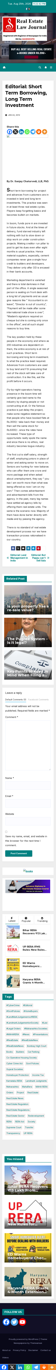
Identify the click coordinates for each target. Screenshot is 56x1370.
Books (9, 1052)
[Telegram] (33, 131)
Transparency (13, 1133)
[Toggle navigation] (51, 67)
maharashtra (12, 1086)
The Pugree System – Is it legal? (27, 641)
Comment (11, 717)
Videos (5, 1357)
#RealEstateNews (15, 1046)
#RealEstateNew (30, 1040)
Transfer (29, 1127)
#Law (44, 1022)
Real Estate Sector (15, 1115)
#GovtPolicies (13, 1011)
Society (31, 1121)
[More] (44, 131)
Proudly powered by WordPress (24, 1339)
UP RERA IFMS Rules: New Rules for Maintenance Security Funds (34, 951)
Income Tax (38, 1075)
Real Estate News (14, 1098)
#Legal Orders (13, 1028)
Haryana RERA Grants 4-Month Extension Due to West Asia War (34, 984)
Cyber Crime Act (14, 1063)
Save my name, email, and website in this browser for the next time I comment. (26, 841)
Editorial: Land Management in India (19, 558)
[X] (15, 131)
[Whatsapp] (27, 131)
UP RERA (28, 1133)
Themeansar (36, 1343)
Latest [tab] (12, 920)
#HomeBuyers (31, 1011)
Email (9, 796)
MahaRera (27, 1086)
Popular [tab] (26, 920)
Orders (9, 1092)
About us (6, 1350)
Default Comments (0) (15, 699)
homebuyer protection (17, 1075)
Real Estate (32, 1092)
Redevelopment (36, 1115)
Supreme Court (13, 1127)
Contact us (45, 1350)
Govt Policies (32, 1063)
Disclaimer (33, 1350)
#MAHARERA (12, 1034)
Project (20, 1092)
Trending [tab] (42, 920)
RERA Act (19, 1121)
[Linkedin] (21, 131)
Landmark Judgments (36, 1081)
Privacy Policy (19, 1350)
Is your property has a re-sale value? (28, 608)
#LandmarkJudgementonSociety (22, 1022)
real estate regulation (17, 1104)
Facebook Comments (38, 699)
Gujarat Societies (14, 1069)
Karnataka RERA (14, 1081)
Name (9, 778)
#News (26, 1034)
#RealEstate (12, 1040)
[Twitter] (14, 1322)
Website (9, 813)
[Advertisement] (29, 900)
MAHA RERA (41, 1086)
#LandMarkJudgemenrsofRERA (21, 1017)
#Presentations (40, 1034)
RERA (9, 1121)
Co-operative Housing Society (21, 1057)
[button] (40, 67)
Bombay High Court (36, 1046)
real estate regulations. (18, 1110)
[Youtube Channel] (22, 1322)
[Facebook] (9, 131)
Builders (20, 1052)
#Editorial (27, 1005)
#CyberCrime (13, 1005)
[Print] (38, 131)
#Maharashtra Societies (35, 1028)
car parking (33, 1052)
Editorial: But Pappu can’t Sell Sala (38, 558)
